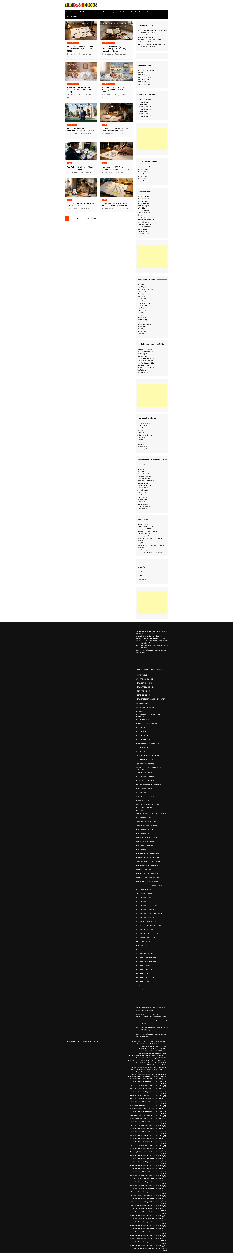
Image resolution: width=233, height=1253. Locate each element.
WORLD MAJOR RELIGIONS (145, 930)
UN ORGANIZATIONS (143, 801)
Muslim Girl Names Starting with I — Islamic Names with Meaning (148, 1192)
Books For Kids (142, 524)
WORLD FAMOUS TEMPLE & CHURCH (149, 914)
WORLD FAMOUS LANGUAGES (146, 905)
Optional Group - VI (144, 114)
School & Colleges (109, 12)
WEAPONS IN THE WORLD (145, 707)
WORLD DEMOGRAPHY (144, 889)
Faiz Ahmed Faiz (143, 474)
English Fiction (142, 176)
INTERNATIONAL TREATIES (145, 869)
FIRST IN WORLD (141, 675)
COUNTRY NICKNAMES (144, 720)
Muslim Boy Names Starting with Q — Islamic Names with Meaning (148, 1132)
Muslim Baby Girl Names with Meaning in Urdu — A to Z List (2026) (79, 89)
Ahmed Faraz (142, 467)
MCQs (104, 124)
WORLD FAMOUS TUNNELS (145, 793)
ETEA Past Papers (143, 213)
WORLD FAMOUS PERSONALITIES (147, 918)
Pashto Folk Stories (144, 324)
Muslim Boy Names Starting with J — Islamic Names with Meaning (148, 1109)
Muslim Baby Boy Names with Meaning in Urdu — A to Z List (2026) (114, 89)
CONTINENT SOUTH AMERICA (146, 958)
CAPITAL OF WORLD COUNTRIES (147, 724)
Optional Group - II (143, 104)
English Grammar (143, 174)
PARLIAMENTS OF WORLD (145, 797)
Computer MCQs (143, 234)
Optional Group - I (143, 102)
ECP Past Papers (143, 203)
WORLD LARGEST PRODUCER (146, 845)
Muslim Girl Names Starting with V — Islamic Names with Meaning (148, 1235)
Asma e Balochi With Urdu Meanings (149, 552)
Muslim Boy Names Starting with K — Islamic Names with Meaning (148, 1112)
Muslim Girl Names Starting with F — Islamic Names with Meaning (148, 1182)
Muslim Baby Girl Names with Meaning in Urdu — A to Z (148, 1072)
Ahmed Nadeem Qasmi (145, 485)
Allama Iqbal (141, 464)
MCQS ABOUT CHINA (143, 990)
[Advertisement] (152, 139)
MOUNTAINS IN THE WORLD (145, 780)
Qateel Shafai (142, 509)
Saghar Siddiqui (142, 504)
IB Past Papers (142, 354)
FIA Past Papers (142, 356)
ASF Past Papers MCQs (145, 361)
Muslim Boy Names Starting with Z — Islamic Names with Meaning (148, 1162)
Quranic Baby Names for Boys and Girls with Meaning (149, 1074)
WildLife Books (142, 298)
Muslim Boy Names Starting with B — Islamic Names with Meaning (148, 1082)
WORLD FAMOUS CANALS (145, 897)
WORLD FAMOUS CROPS (144, 901)
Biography (140, 285)
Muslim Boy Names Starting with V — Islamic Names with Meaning (148, 1149)
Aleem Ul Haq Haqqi (144, 423)
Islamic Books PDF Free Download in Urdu (152, 1053)
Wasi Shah (140, 469)
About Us (140, 563)
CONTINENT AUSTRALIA (144, 970)
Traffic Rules (141, 370)
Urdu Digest (141, 287)
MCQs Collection (143, 196)
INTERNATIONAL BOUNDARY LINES (148, 877)
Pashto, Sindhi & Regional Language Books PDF (151, 1058)
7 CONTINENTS (141, 986)
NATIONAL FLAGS (142, 732)
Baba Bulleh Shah (143, 483)
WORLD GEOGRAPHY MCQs (145, 938)
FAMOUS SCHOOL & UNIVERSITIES (148, 861)
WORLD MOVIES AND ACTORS (146, 922)
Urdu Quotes (141, 313)
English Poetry (142, 181)
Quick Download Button (142, 1062)
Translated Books (143, 296)
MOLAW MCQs (142, 372)
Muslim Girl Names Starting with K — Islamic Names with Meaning (148, 1199)
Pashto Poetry (142, 320)
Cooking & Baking (143, 303)
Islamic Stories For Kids (145, 527)
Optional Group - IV (144, 109)
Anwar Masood (142, 490)
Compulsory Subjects (144, 100)
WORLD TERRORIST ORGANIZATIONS (148, 926)
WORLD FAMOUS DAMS (144, 817)
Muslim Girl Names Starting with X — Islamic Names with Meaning (148, 1242)
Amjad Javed (141, 442)
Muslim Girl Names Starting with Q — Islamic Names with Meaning (148, 1219)
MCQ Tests (84, 12)
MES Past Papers (143, 201)
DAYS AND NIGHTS (142, 752)
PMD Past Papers (143, 206)
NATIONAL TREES (142, 728)
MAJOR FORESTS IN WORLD (145, 841)
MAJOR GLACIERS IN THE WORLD (147, 881)
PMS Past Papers (143, 72)
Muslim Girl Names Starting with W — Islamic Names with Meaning (148, 1239)
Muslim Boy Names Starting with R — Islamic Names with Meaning (148, 1135)
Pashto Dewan (142, 322)
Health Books (142, 301)
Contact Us (141, 575)
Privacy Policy (142, 567)
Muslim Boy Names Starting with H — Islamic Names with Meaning (148, 1102)
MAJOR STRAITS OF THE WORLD (147, 865)
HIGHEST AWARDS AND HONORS (147, 857)
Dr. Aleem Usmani (143, 506)
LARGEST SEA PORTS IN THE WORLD (149, 885)
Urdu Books (124, 12)
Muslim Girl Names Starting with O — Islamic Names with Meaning (148, 1212)
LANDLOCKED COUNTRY (144, 772)
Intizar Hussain (142, 449)
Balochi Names (142, 550)
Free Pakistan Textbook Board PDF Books (153, 1051)
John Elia (140, 495)
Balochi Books (142, 331)
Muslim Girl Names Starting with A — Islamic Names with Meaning (148, 1165)
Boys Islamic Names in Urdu (147, 531)
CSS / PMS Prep (71, 12)
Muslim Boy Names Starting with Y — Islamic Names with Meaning (148, 1159)
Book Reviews (149, 12)
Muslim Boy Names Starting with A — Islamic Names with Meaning (148, 1079)
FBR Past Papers (143, 199)
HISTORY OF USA (142, 946)
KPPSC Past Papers (144, 77)
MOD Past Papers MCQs (145, 349)
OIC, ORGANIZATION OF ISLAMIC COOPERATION (147, 809)
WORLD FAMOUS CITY (143, 849)
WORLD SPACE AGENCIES (145, 687)
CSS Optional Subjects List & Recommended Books (150, 1044)
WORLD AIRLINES (142, 748)
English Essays (142, 169)
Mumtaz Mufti (142, 447)
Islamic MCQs (142, 231)
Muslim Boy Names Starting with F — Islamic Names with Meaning (148, 1095)
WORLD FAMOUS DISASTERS (146, 776)
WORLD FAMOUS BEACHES (145, 829)
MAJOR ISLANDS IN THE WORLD (147, 873)
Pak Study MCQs (143, 222)
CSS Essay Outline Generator (157, 1041)
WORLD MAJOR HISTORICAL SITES (148, 934)
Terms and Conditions (159, 1062)
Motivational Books (144, 294)
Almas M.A (141, 440)
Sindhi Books (141, 329)
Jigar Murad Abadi (143, 499)
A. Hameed (141, 433)
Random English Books (145, 167)
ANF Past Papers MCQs (145, 358)
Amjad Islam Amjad (144, 476)
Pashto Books (142, 317)
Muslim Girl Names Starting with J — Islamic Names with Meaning (148, 1195)
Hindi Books (141, 333)
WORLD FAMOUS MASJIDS (145, 910)
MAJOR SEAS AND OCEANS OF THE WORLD (151, 813)
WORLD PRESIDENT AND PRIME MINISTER (150, 699)
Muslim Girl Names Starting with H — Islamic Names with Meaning (148, 1189)
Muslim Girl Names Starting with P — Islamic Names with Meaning (148, 1216)
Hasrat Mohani (142, 497)
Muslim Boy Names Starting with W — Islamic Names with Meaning (147, 1152)
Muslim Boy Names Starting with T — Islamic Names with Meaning (148, 1142)
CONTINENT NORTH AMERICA (146, 962)
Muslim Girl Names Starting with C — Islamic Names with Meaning (148, 1172)
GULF (137, 950)
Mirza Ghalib (141, 471)
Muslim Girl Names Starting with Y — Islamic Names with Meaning (148, 1246)
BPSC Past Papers (143, 82)
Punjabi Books (142, 326)
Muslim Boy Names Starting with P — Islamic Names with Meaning (148, 1129)
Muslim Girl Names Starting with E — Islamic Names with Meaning (148, 1179)
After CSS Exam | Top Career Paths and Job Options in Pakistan (151, 651)
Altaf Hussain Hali (143, 478)
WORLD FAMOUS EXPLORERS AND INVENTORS (148, 715)
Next (94, 218)
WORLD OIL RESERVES (143, 703)
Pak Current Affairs (144, 227)
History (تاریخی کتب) (144, 291)
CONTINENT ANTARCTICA (145, 978)
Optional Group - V (144, 111)
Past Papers (95, 12)
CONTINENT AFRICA (143, 982)
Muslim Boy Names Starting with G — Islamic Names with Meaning (148, 1099)
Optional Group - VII (144, 116)
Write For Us (141, 580)
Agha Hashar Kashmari (145, 435)
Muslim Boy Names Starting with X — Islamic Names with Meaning (148, 1155)
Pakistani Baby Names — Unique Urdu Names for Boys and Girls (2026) (80, 49)
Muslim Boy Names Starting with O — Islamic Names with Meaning (148, 1125)
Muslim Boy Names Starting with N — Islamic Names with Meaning (148, 1122)
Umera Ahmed (142, 425)
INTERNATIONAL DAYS (143, 691)
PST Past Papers (143, 210)
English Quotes (142, 178)
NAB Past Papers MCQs (145, 363)
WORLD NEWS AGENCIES (144, 760)
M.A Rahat (140, 430)
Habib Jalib (141, 502)
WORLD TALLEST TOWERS (145, 764)
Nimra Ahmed (142, 437)
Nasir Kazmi (141, 492)
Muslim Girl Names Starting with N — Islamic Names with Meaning (148, 1209)
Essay (164, 1046)
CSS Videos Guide (148, 1046)
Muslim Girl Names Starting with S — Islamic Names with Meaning (148, 1225)
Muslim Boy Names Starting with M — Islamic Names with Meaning (148, 1119)
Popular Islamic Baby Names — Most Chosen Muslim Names (147, 1076)
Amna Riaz (141, 428)
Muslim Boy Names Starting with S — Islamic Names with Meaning (148, 1139)
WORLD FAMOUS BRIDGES (145, 833)
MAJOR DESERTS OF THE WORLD (147, 837)
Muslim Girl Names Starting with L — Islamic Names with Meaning (148, 1202)
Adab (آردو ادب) (142, 310)
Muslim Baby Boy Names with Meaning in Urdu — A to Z (148, 1069)
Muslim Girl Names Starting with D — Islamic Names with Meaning (148, 1175)
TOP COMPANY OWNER (144, 893)
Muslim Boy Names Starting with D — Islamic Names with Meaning (148, 1089)
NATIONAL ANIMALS (143, 736)
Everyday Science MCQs (145, 220)
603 (88, 218)
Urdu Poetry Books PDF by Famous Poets (143, 1067)
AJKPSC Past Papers (144, 84)
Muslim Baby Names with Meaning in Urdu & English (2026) (147, 1055)
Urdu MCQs (141, 217)
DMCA (139, 571)
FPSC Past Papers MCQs (145, 70)
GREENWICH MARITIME (144, 942)
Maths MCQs (141, 215)
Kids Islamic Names (144, 533)
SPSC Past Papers (143, 79)
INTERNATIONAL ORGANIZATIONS (147, 805)
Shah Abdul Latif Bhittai (145, 481)
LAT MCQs (141, 208)
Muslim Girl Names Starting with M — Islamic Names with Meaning (148, 1205)
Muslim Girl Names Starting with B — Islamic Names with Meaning (148, 1169)
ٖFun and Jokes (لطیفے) (145, 305)
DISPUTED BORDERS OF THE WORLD (148, 784)
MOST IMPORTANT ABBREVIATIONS (148, 853)
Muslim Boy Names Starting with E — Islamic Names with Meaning (148, 1092)
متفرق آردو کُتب (142, 315)
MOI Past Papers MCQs (145, 351)
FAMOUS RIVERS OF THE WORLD (147, 821)
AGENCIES (139, 711)
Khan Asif (140, 444)
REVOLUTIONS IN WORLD (144, 679)
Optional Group (142, 107)
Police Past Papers (143, 365)
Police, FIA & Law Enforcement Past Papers (141, 1060)
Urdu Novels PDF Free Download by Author (152, 1065)
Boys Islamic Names (144, 543)
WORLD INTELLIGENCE (144, 683)
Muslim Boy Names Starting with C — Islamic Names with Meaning (148, 1085)
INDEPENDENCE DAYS (143, 695)
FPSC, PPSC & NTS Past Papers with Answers (151, 1048)
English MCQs (142, 229)
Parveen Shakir (142, 488)
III (150, 107)
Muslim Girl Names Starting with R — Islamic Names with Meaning (148, 1222)
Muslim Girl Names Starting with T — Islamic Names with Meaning (148, 1229)
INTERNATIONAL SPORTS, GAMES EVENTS (150, 756)
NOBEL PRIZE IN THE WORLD (146, 788)
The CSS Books (72, 54)
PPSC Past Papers (143, 75)
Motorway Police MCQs (145, 368)
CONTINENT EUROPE (143, 966)
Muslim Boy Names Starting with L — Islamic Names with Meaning (148, 1115)
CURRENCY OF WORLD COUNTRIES (148, 744)
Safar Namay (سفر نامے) (145, 289)
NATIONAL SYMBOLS (143, 740)
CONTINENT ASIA (142, 974)
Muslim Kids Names (72, 43)
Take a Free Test (71, 16)
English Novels (142, 171)
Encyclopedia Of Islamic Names (148, 529)
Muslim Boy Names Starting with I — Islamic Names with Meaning (148, 1105)
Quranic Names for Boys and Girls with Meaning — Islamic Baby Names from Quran (116, 49)
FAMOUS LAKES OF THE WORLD (147, 825)
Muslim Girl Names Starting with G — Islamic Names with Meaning (148, 1185)
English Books (136, 12)
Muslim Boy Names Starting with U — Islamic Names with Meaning (148, 1145)
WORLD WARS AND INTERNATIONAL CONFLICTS (148, 768)
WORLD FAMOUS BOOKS (144, 954)
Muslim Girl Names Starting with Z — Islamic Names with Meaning (150, 1249)
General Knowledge (144, 224)
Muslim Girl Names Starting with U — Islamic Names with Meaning (148, 1232)
